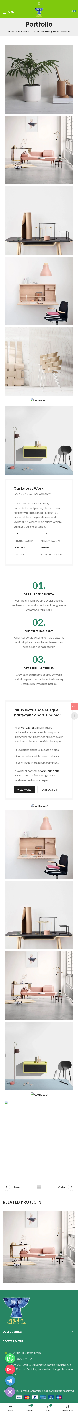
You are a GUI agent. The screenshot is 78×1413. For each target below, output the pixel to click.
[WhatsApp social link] (39, 3)
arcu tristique (50, 770)
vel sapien (28, 727)
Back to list (39, 1187)
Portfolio (24, 31)
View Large (72, 1213)
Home (11, 31)
